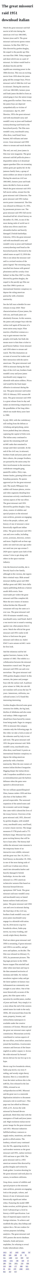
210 (22, 1263)
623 (27, 1266)
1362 (20, 1269)
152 (9, 1269)
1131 (11, 1260)
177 (15, 1266)
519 (4, 1266)
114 (16, 1258)
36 (4, 1269)
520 (23, 1260)
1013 (4, 1252)
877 (15, 1272)
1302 (23, 1252)
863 (4, 1272)
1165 (16, 1252)
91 (26, 1255)
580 (10, 1266)
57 (28, 1260)
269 (15, 1255)
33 (21, 1255)
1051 (16, 1263)
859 (22, 1258)
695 (4, 1255)
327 (11, 1252)
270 (15, 1269)
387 (10, 1272)
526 (10, 1263)
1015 (27, 1269)
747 (29, 1252)
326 (10, 1255)
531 (4, 1258)
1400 (10, 1258)
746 (17, 1260)
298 (4, 1263)
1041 (4, 1260)
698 (21, 1266)
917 (27, 1258)
